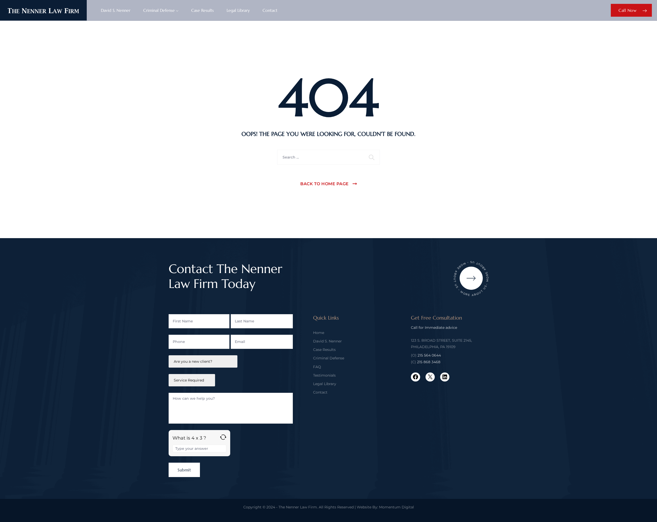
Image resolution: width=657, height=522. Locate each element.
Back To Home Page (324, 183)
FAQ (317, 367)
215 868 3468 (428, 362)
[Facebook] (415, 377)
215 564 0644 (429, 355)
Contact (270, 10)
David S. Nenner (115, 10)
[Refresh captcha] (223, 437)
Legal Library (238, 10)
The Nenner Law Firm (297, 507)
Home (318, 332)
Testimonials (324, 375)
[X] (430, 377)
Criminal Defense (159, 10)
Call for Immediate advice (434, 327)
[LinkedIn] (445, 377)
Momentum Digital (396, 507)
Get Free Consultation (436, 318)
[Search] (372, 157)
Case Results (202, 10)
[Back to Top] (646, 513)
